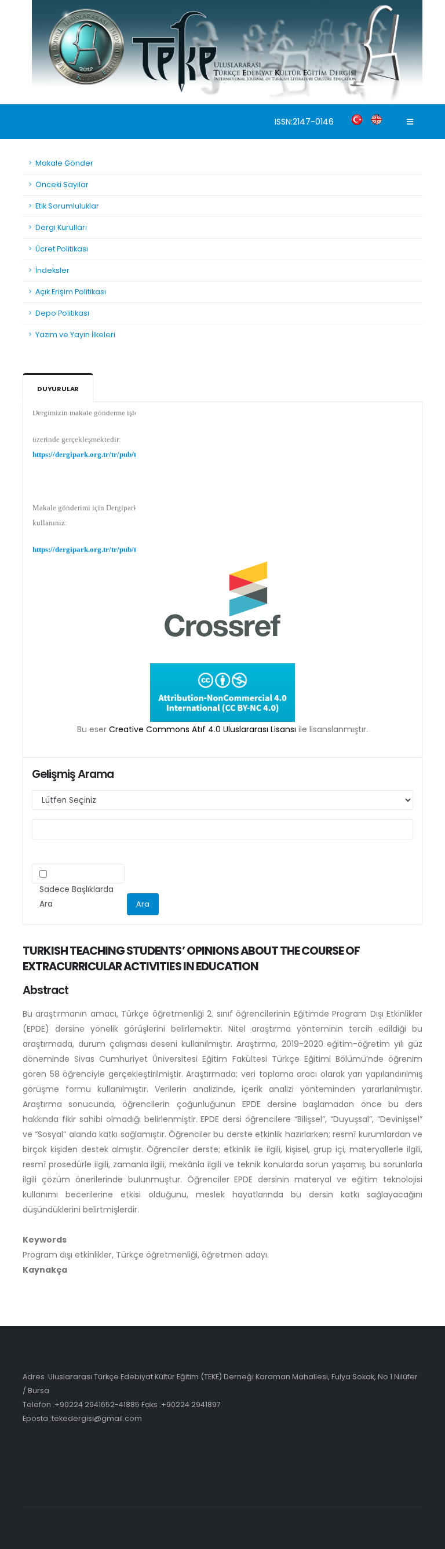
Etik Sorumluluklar (67, 206)
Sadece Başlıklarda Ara (76, 896)
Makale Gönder (64, 163)
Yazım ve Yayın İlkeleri (75, 334)
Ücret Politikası (61, 249)
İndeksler (52, 270)
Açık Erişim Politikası (70, 292)
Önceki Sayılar (62, 184)
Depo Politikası (62, 313)
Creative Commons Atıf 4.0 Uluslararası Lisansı (202, 729)
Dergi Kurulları (61, 227)
